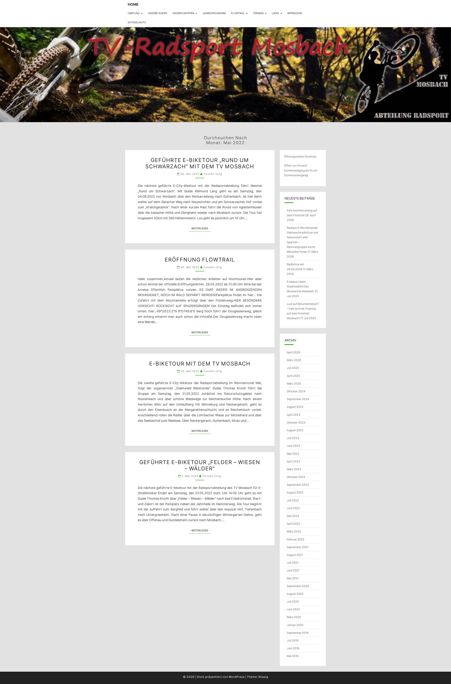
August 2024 (295, 407)
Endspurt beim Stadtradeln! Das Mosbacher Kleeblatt (300, 286)
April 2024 (293, 414)
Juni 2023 (293, 445)
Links (275, 13)
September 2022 (298, 484)
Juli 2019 (292, 640)
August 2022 (295, 492)
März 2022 (294, 531)
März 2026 (294, 360)
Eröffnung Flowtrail (200, 259)
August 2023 (295, 430)
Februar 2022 (295, 539)
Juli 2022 (293, 500)
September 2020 (298, 586)
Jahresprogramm (214, 13)
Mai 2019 (293, 656)
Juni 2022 (293, 508)
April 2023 (293, 461)
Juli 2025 (293, 368)
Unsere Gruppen (183, 13)
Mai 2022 (293, 516)
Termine (258, 13)
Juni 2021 (293, 570)
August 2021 (295, 555)
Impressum (294, 13)
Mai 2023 (293, 453)
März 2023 (294, 469)
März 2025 (294, 383)
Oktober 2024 (296, 391)
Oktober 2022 (296, 477)
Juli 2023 (293, 438)
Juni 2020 (293, 609)
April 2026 (293, 352)
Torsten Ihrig (212, 173)
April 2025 (293, 376)
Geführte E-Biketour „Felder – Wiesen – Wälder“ (199, 465)
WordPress (237, 677)
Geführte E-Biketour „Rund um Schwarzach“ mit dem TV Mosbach (199, 163)
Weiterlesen (200, 228)
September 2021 (297, 547)
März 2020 (294, 617)
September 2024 (298, 399)
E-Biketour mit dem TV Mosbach (199, 363)
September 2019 (297, 632)
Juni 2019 (293, 648)
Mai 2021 (293, 578)
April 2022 (293, 523)
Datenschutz (137, 22)
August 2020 (295, 594)
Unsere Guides (157, 13)
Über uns (134, 13)
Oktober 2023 (296, 422)
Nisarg (263, 677)
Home (133, 4)
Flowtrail (238, 13)
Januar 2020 (295, 625)
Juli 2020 (293, 601)
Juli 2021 (292, 562)
